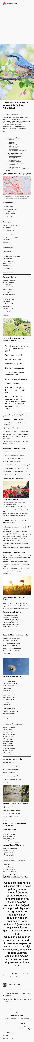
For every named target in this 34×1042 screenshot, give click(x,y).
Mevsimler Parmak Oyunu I (14, 147)
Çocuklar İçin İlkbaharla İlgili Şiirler (13, 138)
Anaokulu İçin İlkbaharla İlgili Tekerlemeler (15, 163)
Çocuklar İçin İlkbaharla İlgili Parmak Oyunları (16, 145)
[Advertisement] (17, 25)
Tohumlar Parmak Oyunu (13, 146)
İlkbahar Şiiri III (12, 143)
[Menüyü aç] (30, 3)
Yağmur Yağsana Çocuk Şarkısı (15, 161)
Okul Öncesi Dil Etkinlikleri (11, 114)
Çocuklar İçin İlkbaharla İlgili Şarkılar (14, 153)
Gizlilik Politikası (22, 1027)
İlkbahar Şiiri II (11, 142)
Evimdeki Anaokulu (12, 3)
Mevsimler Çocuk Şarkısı (13, 158)
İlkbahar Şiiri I (11, 139)
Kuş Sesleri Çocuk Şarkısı (14, 160)
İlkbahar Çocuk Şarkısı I (13, 154)
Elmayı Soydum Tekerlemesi (14, 167)
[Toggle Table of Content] (4, 135)
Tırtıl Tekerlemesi (12, 164)
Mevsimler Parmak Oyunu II (14, 151)
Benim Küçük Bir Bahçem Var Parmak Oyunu (17, 150)
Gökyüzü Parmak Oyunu (13, 149)
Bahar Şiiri (11, 140)
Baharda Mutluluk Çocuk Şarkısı (15, 156)
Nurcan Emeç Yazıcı (21, 112)
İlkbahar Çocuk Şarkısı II (13, 157)
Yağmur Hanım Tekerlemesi (14, 165)
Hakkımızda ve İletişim (24, 1029)
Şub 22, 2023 (6, 112)
